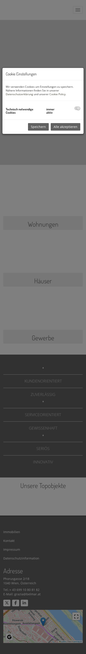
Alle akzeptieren (65, 127)
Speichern (38, 127)
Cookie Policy (57, 94)
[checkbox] (77, 108)
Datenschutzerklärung (19, 94)
